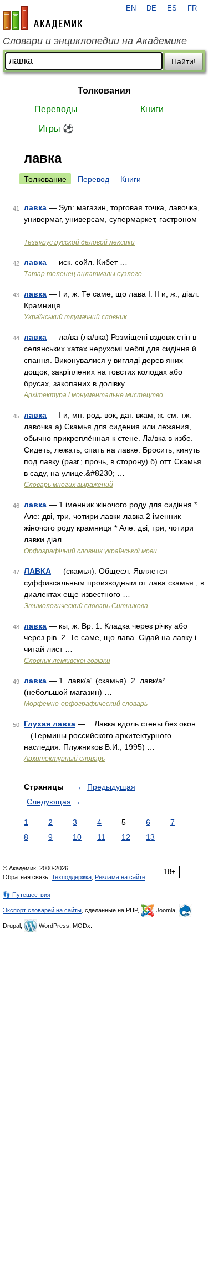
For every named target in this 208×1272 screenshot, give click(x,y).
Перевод (93, 179)
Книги (152, 109)
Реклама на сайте (120, 877)
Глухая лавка (49, 723)
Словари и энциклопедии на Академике (95, 40)
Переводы (56, 109)
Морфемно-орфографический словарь (86, 704)
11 (101, 837)
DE (151, 8)
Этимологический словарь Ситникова (86, 606)
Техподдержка (72, 877)
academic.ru (43, 18)
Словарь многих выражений (68, 485)
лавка (35, 207)
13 (150, 837)
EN (131, 8)
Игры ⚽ (56, 128)
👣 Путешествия (26, 894)
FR (192, 8)
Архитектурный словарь (64, 758)
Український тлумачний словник (75, 317)
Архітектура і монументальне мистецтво (93, 395)
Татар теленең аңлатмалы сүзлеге (83, 274)
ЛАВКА (37, 571)
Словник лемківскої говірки (67, 660)
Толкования (104, 90)
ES (172, 8)
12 (125, 837)
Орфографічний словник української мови (90, 551)
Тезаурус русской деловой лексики (79, 242)
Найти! (183, 61)
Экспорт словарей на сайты (42, 910)
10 (77, 837)
